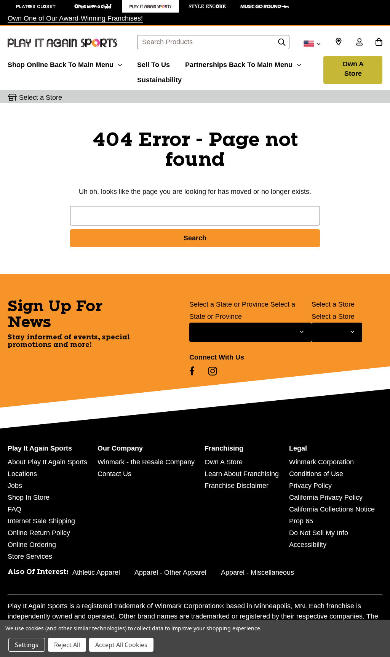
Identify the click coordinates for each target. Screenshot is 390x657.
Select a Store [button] (40, 97)
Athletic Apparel (96, 572)
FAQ (14, 509)
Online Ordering (32, 544)
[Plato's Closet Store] (36, 6)
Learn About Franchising (242, 474)
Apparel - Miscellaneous (257, 572)
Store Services (30, 556)
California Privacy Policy (326, 497)
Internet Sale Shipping (41, 521)
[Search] (282, 44)
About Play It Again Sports (47, 462)
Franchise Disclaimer (237, 485)
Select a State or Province (229, 304)
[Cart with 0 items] (378, 42)
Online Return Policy (39, 533)
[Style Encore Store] (207, 6)
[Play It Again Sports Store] (150, 6)
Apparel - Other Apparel (170, 572)
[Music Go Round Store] (264, 6)
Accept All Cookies (121, 645)
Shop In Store (29, 497)
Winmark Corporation (321, 462)
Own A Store (353, 68)
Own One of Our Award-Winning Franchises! (75, 18)
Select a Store (333, 304)
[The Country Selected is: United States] (312, 43)
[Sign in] (359, 42)
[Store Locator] (338, 41)
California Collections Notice (332, 509)
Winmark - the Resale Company (146, 462)
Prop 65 (301, 521)
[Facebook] (192, 371)
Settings (26, 645)
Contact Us (114, 474)
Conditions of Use (316, 474)
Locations (22, 474)
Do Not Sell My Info (318, 533)
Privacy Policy (310, 485)
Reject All (67, 645)
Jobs (15, 485)
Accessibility (307, 544)
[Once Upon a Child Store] (93, 6)
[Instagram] (212, 371)
